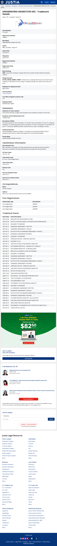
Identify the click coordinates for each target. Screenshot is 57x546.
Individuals (32, 439)
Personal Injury (32, 455)
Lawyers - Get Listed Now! (28, 424)
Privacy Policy (46, 541)
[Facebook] (25, 538)
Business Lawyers (7, 444)
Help (30, 541)
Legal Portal (18, 541)
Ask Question (28, 358)
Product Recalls (6, 518)
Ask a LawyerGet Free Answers (8, 352)
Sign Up (53, 2)
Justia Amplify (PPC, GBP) (35, 520)
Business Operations (8, 467)
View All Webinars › (28, 399)
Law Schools (32, 462)
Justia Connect (10, 541)
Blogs (30, 476)
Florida (30, 497)
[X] (34, 538)
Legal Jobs (5, 511)
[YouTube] (23, 538)
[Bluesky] (32, 538)
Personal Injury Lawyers (9, 455)
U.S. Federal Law (7, 485)
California (31, 495)
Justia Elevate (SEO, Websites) (36, 518)
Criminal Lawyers (7, 446)
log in (7, 193)
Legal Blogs (5, 513)
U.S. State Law (33, 485)
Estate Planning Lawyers (9, 451)
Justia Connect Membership (36, 511)
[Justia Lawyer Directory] (36, 538)
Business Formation (7, 464)
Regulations (5, 492)
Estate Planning (32, 451)
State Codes (31, 490)
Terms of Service (36, 541)
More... (4, 458)
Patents (4, 520)
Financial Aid (31, 469)
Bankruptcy (31, 441)
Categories (14, 6)
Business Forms (6, 515)
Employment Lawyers (8, 448)
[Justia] (12, 2)
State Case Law (32, 492)
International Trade (7, 474)
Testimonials (32, 525)
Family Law (31, 453)
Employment (5, 469)
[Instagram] (27, 538)
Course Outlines (32, 471)
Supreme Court (6, 495)
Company (25, 541)
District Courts (6, 499)
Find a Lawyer (7, 412)
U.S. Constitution (7, 487)
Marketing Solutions (35, 508)
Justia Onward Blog (33, 523)
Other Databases (7, 508)
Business (5, 462)
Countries (5, 525)
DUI (29, 448)
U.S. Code (4, 490)
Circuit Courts (6, 497)
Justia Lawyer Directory (34, 513)
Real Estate (5, 476)
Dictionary (31, 464)
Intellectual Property (8, 471)
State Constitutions (33, 487)
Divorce (30, 446)
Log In (46, 2)
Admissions (31, 467)
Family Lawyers (6, 453)
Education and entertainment (25, 6)
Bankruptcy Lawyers (8, 441)
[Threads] (30, 538)
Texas (30, 502)
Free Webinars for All (10, 366)
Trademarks (8, 6)
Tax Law (4, 479)
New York (31, 499)
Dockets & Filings (7, 502)
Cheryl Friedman (7, 93)
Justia (2, 6)
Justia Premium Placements (36, 515)
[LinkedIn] (21, 538)
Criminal (30, 444)
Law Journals (32, 474)
